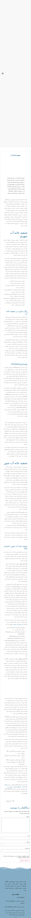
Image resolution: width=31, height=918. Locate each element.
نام (28, 835)
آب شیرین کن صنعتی (18, 624)
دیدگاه (28, 816)
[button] (2, 73)
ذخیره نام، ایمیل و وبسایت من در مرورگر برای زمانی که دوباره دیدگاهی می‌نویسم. (16, 857)
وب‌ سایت (27, 848)
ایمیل (28, 842)
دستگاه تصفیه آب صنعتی (15, 786)
